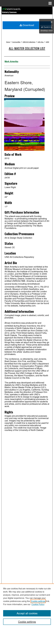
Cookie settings (38, 601)
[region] (27, 606)
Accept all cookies (27, 613)
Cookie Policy (37, 604)
